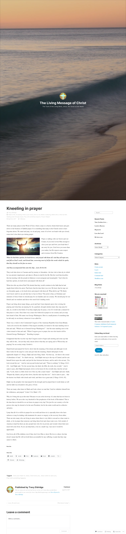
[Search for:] (104, 212)
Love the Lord (99, 233)
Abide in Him (11, 214)
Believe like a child (57, 214)
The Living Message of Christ (63, 103)
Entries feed (98, 273)
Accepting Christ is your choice (24, 214)
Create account (99, 267)
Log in (96, 270)
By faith (65, 214)
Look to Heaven (99, 226)
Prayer (43, 216)
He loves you (98, 237)
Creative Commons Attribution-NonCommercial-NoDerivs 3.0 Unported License (105, 324)
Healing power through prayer (15, 216)
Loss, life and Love (12, 503)
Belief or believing (46, 214)
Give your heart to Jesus (21, 475)
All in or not (37, 214)
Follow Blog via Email (102, 333)
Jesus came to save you (48, 475)
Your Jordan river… (101, 222)
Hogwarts (98, 230)
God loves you (35, 475)
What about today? (63, 503)
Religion (48, 216)
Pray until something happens (32, 216)
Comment (64, 531)
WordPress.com (99, 278)
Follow (99, 350)
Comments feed (99, 275)
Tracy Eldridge (12, 212)
